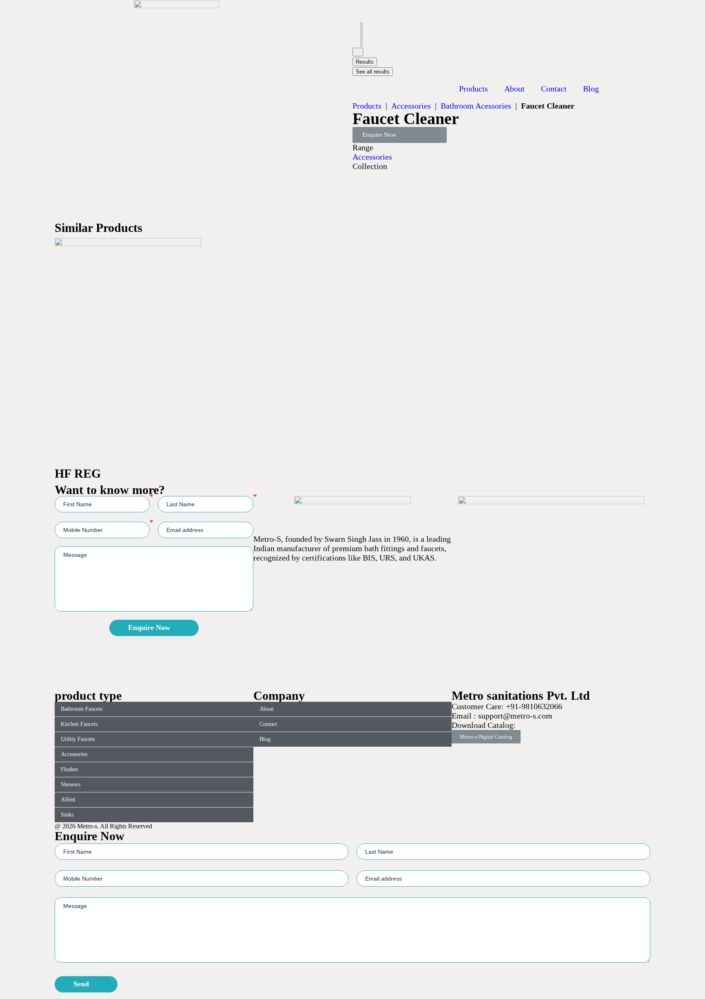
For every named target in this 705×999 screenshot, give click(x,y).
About (514, 88)
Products (473, 88)
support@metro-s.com (514, 715)
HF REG (78, 473)
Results (365, 62)
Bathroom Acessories (476, 105)
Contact (554, 88)
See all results (373, 72)
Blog (591, 88)
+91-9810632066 (534, 706)
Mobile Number (151, 522)
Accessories (411, 105)
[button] (399, 135)
